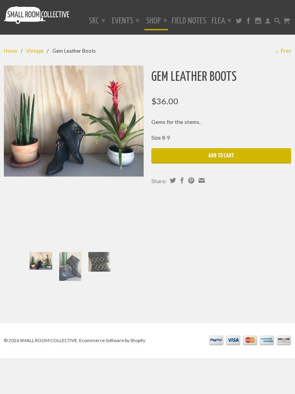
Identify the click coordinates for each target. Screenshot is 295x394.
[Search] (277, 22)
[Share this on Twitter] (172, 180)
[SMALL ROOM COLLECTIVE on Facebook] (248, 22)
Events (125, 21)
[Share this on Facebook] (181, 180)
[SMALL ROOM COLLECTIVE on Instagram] (258, 22)
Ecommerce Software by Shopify (112, 340)
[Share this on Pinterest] (190, 180)
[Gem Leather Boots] (74, 121)
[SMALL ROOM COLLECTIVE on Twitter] (239, 22)
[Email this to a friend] (201, 180)
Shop (156, 21)
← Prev (283, 51)
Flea (221, 21)
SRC (97, 21)
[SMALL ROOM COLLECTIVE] (37, 16)
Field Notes (189, 21)
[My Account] (268, 22)
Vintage (34, 51)
